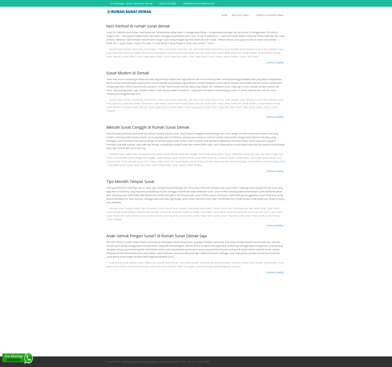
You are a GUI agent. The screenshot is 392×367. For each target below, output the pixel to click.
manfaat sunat (116, 154)
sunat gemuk (255, 262)
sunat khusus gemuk (124, 266)
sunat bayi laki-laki (187, 49)
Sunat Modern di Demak (127, 72)
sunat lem (236, 52)
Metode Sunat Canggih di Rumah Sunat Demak (147, 127)
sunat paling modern (158, 107)
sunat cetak (204, 49)
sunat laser (210, 52)
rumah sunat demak (119, 49)
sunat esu (117, 52)
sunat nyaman (113, 56)
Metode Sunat (240, 15)
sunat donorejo (222, 262)
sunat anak (137, 49)
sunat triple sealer (249, 56)
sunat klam (147, 52)
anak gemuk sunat (118, 262)
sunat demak (231, 49)
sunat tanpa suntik (197, 56)
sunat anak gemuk (188, 262)
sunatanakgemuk (221, 266)
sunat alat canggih (188, 154)
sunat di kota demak (266, 49)
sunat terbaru (215, 56)
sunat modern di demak (118, 107)
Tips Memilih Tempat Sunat (130, 181)
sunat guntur (242, 157)
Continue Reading (275, 62)
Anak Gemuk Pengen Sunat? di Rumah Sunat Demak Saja (156, 235)
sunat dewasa (246, 49)
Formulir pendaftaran (269, 15)
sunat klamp (160, 52)
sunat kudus (142, 266)
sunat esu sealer (131, 52)
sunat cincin (217, 49)
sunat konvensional (177, 52)
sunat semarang (270, 161)
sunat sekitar (128, 56)
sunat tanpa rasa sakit (175, 56)
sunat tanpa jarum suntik (149, 56)
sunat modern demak (269, 52)
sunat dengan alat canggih (141, 157)
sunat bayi (170, 49)
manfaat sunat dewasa (121, 208)
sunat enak (200, 157)
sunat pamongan (238, 161)
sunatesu (236, 266)
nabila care (131, 154)
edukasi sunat (136, 262)
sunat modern (250, 52)
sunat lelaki (224, 52)
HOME (224, 15)
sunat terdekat (231, 56)
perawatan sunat (146, 154)
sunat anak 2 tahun (154, 49)
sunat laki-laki (195, 52)
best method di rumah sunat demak (138, 26)
